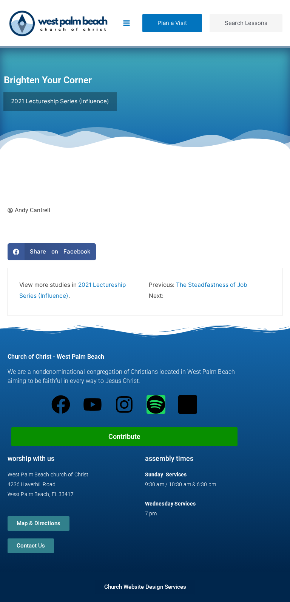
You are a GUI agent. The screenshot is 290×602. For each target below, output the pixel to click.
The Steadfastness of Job (211, 284)
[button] (172, 23)
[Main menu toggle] (127, 23)
